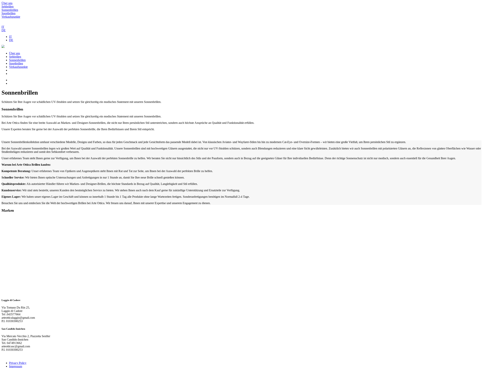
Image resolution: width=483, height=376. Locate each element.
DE (4, 30)
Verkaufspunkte (11, 16)
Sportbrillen (8, 13)
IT (3, 26)
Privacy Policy (17, 363)
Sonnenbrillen (10, 9)
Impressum (15, 366)
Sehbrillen (8, 6)
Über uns (7, 3)
